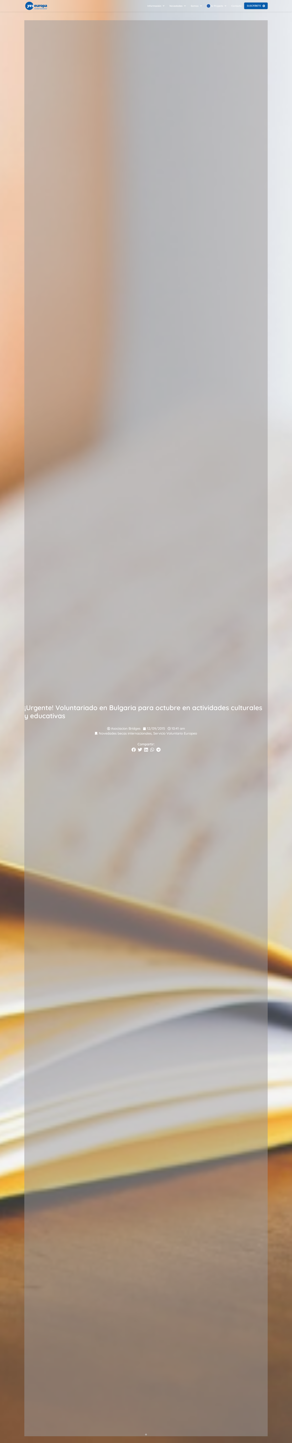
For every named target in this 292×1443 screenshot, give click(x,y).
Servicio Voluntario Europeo (175, 733)
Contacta (236, 5)
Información (154, 5)
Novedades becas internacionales (125, 733)
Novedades (175, 5)
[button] (133, 749)
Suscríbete (254, 5)
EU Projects (216, 5)
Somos (195, 5)
